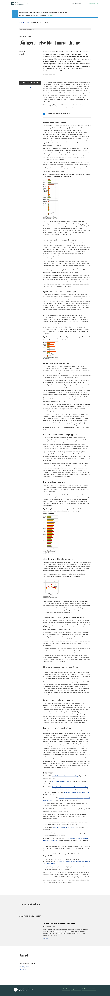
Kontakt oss (66, 989)
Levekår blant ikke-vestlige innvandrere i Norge (65, 776)
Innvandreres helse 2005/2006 (60, 781)
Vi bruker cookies (93, 4)
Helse (27, 22)
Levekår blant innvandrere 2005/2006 (63, 827)
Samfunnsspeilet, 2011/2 (28, 87)
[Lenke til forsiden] (20, 4)
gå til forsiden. (50, 15)
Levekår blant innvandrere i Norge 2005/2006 (76, 792)
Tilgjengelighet (76, 989)
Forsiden (21, 22)
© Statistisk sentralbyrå (89, 989)
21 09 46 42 (22, 969)
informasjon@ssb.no (25, 967)
